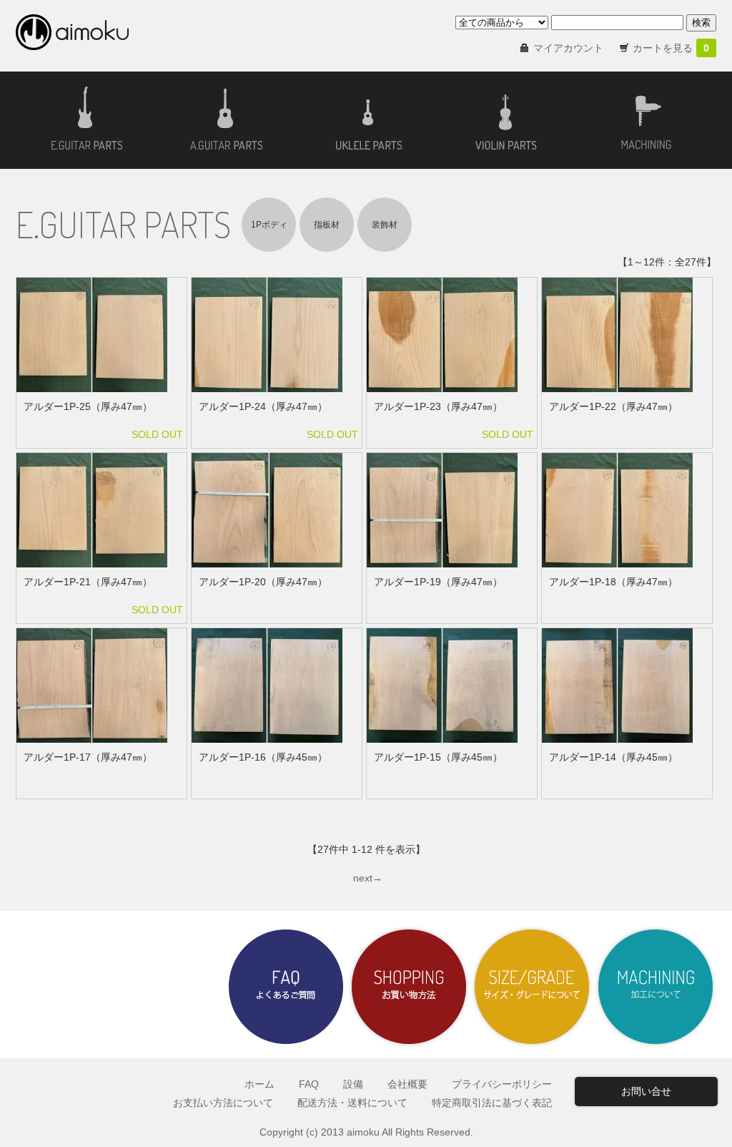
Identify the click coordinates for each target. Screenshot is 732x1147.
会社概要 (407, 1084)
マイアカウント (568, 48)
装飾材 (384, 225)
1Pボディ (269, 225)
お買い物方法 (408, 986)
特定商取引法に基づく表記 (492, 1102)
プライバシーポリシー (502, 1084)
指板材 (327, 225)
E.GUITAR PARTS (123, 224)
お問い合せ (646, 1091)
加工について (654, 986)
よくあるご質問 (285, 986)
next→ (367, 878)
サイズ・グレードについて (531, 986)
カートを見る (671, 48)
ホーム (259, 1084)
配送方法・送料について (352, 1102)
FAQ (309, 1084)
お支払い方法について (223, 1102)
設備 (353, 1084)
